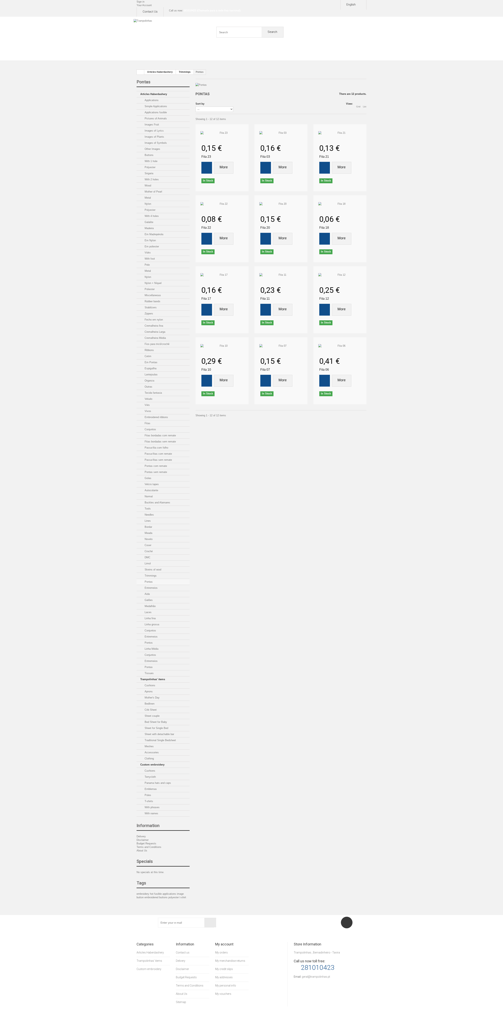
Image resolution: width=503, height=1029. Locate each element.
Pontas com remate (155, 465)
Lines (147, 520)
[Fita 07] (280, 346)
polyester (174, 897)
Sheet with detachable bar (159, 734)
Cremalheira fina (153, 325)
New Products (208, 53)
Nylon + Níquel (153, 283)
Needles (149, 514)
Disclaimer (294, 53)
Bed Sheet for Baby (155, 721)
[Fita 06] (339, 346)
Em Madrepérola (153, 234)
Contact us (150, 11)
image (180, 893)
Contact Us (352, 53)
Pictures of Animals (155, 118)
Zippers (148, 313)
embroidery (143, 893)
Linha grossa (151, 624)
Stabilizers (150, 307)
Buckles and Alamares (157, 502)
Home (151, 53)
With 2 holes (151, 179)
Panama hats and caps (157, 782)
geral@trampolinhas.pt (316, 976)
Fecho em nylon (153, 319)
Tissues (149, 673)
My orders (221, 952)
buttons (163, 897)
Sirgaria (148, 173)
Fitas (147, 423)
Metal (147, 197)
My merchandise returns (230, 960)
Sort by (200, 103)
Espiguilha (150, 368)
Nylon (147, 203)
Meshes (149, 746)
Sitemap (181, 1002)
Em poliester (151, 246)
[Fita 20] (280, 204)
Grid (358, 106)
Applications (151, 100)
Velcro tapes (151, 484)
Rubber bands (152, 301)
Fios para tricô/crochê (156, 344)
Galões (148, 600)
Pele (147, 264)
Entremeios (151, 587)
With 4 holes (151, 216)
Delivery (141, 836)
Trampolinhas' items (152, 679)
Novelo (148, 539)
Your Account (144, 5)
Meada (148, 533)
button (140, 897)
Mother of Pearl (153, 191)
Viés (147, 404)
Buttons (148, 155)
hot (152, 893)
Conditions (265, 53)
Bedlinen (149, 703)
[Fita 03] (280, 133)
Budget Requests (323, 53)
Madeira (149, 228)
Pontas (148, 581)
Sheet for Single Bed (156, 728)
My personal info (225, 985)
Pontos (148, 642)
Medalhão (150, 606)
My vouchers (223, 993)
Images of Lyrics (154, 130)
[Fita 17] (222, 275)
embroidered (151, 897)
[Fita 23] (222, 133)
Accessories (151, 752)
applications (169, 893)
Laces (147, 612)
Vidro (147, 252)
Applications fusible (155, 112)
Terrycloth (150, 776)
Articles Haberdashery (153, 94)
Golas (147, 478)
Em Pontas (150, 362)
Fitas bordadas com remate (160, 435)
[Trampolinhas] (158, 32)
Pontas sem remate (155, 472)
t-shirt (183, 897)
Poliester (149, 289)
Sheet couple (152, 715)
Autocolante (151, 490)
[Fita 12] (339, 275)
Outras (148, 386)
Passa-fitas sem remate (158, 459)
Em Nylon (150, 240)
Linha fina (150, 618)
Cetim (147, 356)
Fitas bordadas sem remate (160, 441)
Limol (147, 563)
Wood (147, 185)
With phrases (152, 807)
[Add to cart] (206, 168)
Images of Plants (154, 136)
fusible (158, 893)
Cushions (149, 685)
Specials (145, 861)
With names (151, 813)
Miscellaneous (152, 295)
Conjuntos (150, 429)
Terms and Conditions (149, 847)
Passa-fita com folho (156, 447)
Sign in (140, 1)
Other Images (152, 148)
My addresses (224, 977)
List (364, 106)
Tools (147, 508)
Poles (147, 795)
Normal (148, 496)
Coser (147, 545)
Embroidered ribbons (156, 417)
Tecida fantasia (153, 392)
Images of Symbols (155, 142)
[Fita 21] (339, 133)
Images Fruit (151, 124)
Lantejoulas (151, 374)
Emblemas (150, 789)
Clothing (149, 758)
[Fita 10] (222, 346)
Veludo (148, 398)
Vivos (147, 411)
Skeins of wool (152, 569)
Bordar (148, 526)
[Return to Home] (140, 72)
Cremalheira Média (155, 337)
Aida (147, 593)
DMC (147, 557)
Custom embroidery (152, 764)
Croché (148, 551)
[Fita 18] (339, 204)
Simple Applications (155, 106)
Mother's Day (152, 697)
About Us (180, 53)
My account (224, 944)
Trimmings (150, 575)
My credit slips (224, 969)
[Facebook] (346, 922)
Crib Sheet (150, 709)
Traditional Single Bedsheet (160, 740)
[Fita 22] (222, 204)
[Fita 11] (280, 275)
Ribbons (149, 350)
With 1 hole (150, 161)
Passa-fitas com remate (158, 453)
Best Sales (237, 53)
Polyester (149, 167)
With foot (149, 258)
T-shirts (148, 801)
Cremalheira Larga (154, 331)
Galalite (148, 222)
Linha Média (151, 648)
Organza (149, 380)
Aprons (148, 691)
